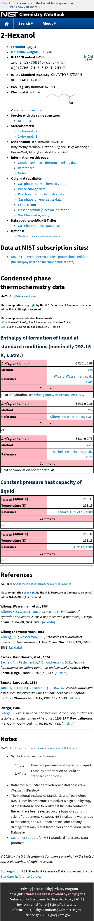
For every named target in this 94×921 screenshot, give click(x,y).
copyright (30, 305)
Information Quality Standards (34, 909)
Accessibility (43, 888)
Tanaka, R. (8, 687)
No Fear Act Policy (60, 899)
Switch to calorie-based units (39, 236)
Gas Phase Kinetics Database (39, 225)
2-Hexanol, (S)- (29, 136)
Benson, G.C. (38, 687)
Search (24, 23)
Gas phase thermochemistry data (42, 183)
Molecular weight (24, 52)
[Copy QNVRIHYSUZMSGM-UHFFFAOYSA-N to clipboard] (40, 80)
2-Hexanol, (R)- (29, 131)
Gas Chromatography (33, 215)
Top (12, 296)
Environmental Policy (31, 904)
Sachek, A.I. (8, 662)
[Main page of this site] (7, 23)
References (26, 168)
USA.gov (49, 915)
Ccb (90, 445)
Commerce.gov (70, 909)
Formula (17, 46)
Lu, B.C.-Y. (56, 687)
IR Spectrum (27, 204)
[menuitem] (7, 23)
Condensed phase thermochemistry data (48, 162)
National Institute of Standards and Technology (9, 14)
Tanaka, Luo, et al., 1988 (75, 512)
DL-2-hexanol (27, 120)
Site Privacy (23, 888)
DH (3, 327)
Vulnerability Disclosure (27, 899)
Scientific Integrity (63, 904)
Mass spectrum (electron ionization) (44, 210)
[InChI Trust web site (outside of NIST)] (89, 60)
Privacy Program (66, 888)
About (48, 23)
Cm (90, 370)
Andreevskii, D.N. (58, 662)
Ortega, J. (7, 713)
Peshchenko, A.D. (31, 662)
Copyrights (16, 894)
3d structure (33, 110)
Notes (22, 173)
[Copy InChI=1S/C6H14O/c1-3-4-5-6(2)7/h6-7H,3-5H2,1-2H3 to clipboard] (64, 68)
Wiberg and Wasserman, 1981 (55, 394)
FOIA (78, 899)
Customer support (24, 837)
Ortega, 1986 (83, 547)
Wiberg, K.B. (9, 611)
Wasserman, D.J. (32, 611)
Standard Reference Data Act (21, 876)
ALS (3, 322)
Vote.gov (64, 915)
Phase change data (31, 189)
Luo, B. (22, 687)
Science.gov (32, 915)
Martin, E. (52, 611)
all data (48, 622)
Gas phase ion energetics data (40, 199)
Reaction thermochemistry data (41, 194)
